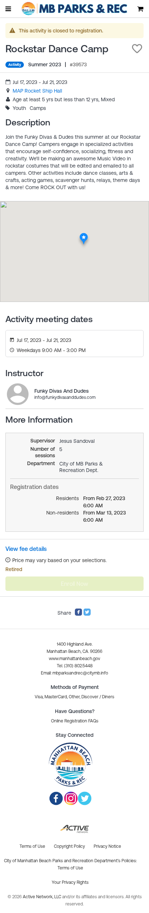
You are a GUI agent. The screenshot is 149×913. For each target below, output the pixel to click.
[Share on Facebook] (78, 614)
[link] (37, 91)
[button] (137, 49)
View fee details (26, 548)
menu (8, 8)
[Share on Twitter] (87, 614)
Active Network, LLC (42, 896)
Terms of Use (70, 867)
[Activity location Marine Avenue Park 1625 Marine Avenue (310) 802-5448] (83, 235)
